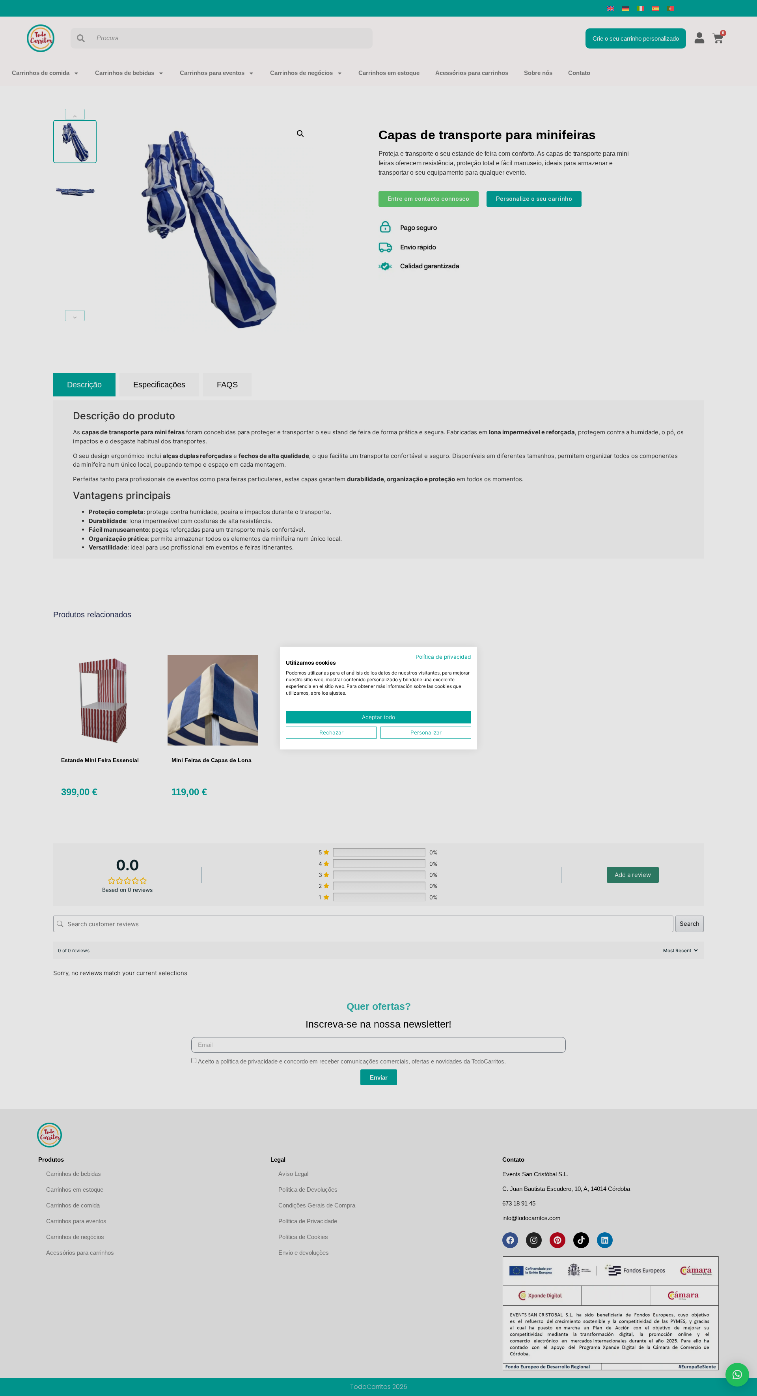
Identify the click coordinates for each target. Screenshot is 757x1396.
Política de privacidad (443, 656)
